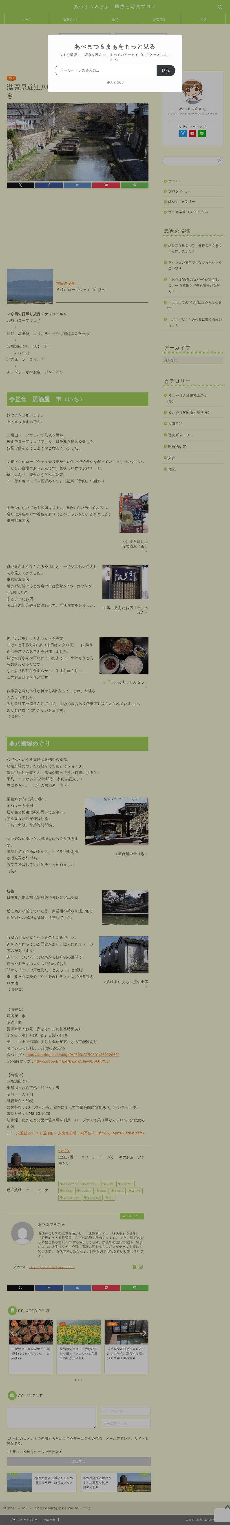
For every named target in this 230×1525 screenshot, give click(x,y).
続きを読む (115, 82)
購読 (166, 70)
